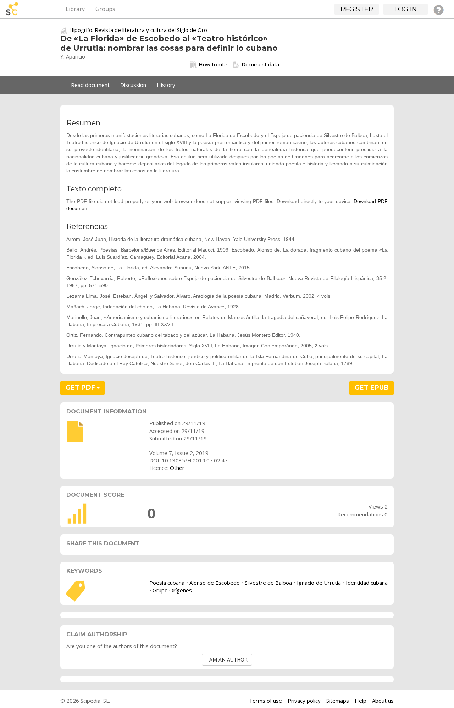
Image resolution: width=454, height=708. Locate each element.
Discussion (133, 84)
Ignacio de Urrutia (319, 582)
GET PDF (81, 387)
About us (383, 700)
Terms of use (265, 700)
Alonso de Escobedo (214, 582)
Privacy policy (304, 700)
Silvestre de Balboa (268, 582)
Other (177, 467)
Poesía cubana (166, 582)
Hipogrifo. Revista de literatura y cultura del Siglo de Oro (138, 29)
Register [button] (356, 9)
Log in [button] (405, 9)
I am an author (227, 659)
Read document (90, 84)
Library (75, 9)
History (166, 84)
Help (360, 700)
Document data (260, 64)
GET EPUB (372, 387)
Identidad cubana (367, 582)
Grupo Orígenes (172, 590)
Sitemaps (337, 700)
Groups (105, 9)
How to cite (213, 64)
